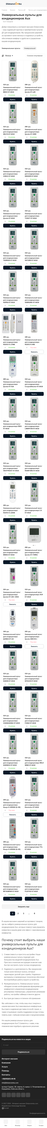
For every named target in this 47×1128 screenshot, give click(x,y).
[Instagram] (9, 1095)
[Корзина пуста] (43, 3)
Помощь (5, 1071)
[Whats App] (28, 1095)
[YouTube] (18, 1095)
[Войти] (39, 3)
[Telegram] (13, 1095)
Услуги (5, 1067)
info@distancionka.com (10, 1083)
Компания (6, 1063)
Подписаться (23, 1052)
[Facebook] (4, 1095)
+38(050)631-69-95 (8, 1079)
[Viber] (23, 1095)
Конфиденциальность (37, 1113)
